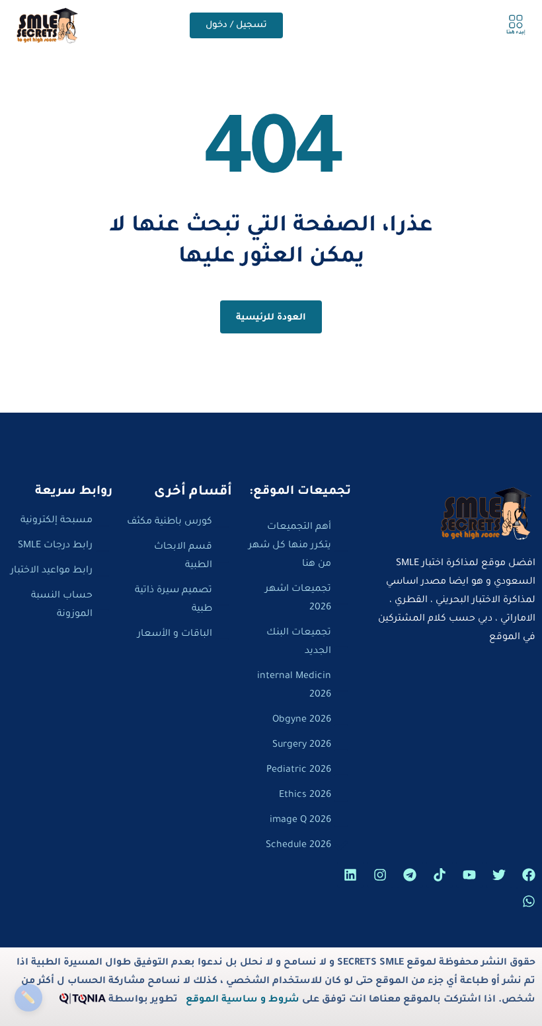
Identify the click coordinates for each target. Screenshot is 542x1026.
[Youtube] (469, 875)
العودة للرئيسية (271, 318)
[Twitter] (499, 875)
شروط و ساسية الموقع (242, 1000)
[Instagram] (380, 875)
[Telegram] (410, 875)
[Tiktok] (439, 875)
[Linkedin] (350, 875)
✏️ (28, 997)
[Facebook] (529, 875)
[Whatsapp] (529, 901)
